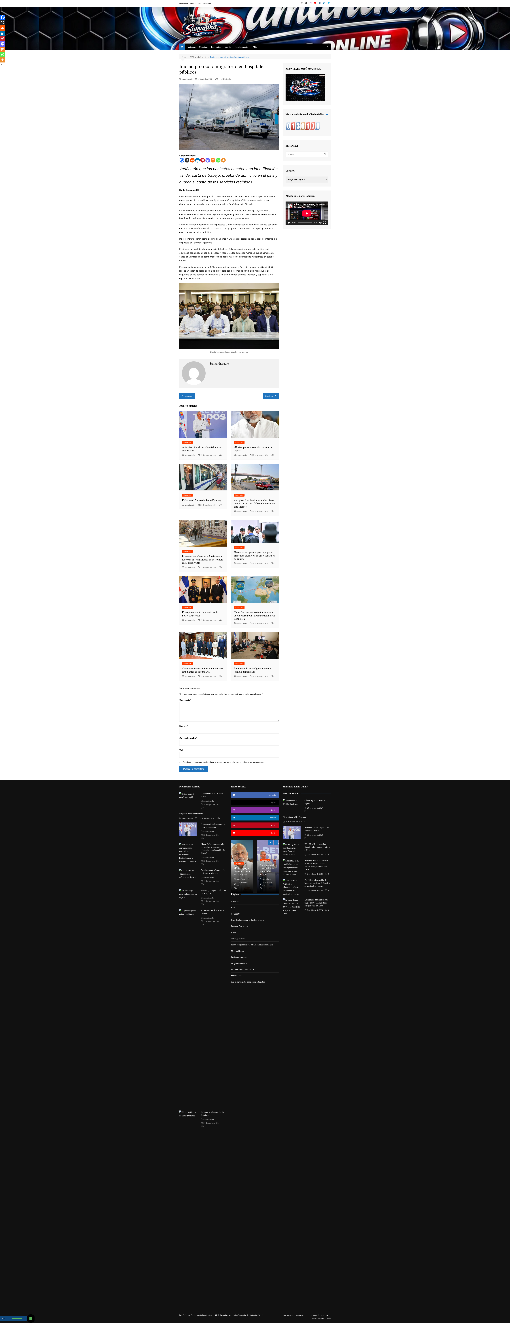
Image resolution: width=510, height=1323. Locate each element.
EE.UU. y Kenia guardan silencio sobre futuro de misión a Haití (317, 847)
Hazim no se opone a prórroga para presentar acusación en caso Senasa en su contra (254, 555)
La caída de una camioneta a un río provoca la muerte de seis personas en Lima (316, 902)
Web (181, 749)
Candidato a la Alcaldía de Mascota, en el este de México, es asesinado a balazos (317, 883)
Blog (233, 907)
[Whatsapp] (218, 160)
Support (193, 3)
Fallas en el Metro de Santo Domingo (202, 500)
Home (233, 932)
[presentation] (270, 842)
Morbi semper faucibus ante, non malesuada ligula (252, 944)
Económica (216, 47)
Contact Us (236, 913)
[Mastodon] (207, 160)
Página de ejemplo (238, 957)
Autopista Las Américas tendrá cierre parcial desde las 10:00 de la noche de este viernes (254, 503)
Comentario (185, 699)
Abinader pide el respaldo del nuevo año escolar (201, 448)
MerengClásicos (238, 938)
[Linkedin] (197, 160)
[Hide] (1, 65)
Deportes (227, 47)
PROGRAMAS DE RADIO (243, 969)
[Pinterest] (202, 160)
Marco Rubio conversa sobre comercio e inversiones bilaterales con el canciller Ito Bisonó (213, 848)
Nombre (183, 725)
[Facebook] (182, 160)
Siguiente (269, 396)
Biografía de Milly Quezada (191, 813)
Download (183, 3)
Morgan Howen (237, 950)
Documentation (204, 3)
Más (255, 47)
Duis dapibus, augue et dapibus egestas (247, 920)
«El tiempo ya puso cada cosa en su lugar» (253, 448)
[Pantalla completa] (324, 222)
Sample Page (236, 975)
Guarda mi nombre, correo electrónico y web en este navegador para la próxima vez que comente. (223, 762)
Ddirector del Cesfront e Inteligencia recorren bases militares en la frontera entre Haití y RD (202, 559)
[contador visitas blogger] (303, 125)
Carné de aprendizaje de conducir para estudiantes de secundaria (202, 670)
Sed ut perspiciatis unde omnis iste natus (248, 981)
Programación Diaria (239, 963)
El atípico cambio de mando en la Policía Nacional (200, 613)
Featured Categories (239, 926)
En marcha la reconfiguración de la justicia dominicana (252, 670)
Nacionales (191, 47)
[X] (187, 160)
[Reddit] (192, 160)
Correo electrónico (188, 738)
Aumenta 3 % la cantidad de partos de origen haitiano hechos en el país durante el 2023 (316, 865)
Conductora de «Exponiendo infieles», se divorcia (213, 871)
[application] (307, 213)
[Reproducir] (289, 222)
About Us (235, 901)
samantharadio (187, 79)
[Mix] (213, 160)
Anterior (188, 396)
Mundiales (203, 47)
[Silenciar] (320, 222)
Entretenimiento (241, 47)
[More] (223, 160)
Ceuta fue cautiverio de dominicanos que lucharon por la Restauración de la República (254, 615)
